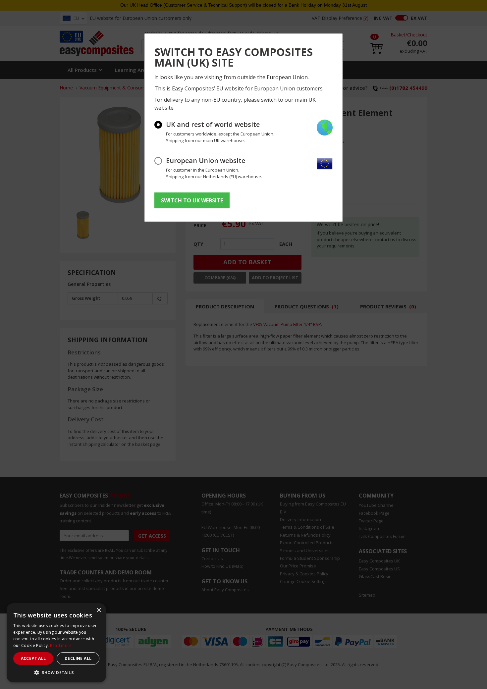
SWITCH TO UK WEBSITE (192, 200)
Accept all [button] (33, 658)
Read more (61, 645)
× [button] (98, 610)
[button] (56, 672)
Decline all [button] (78, 658)
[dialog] (56, 642)
